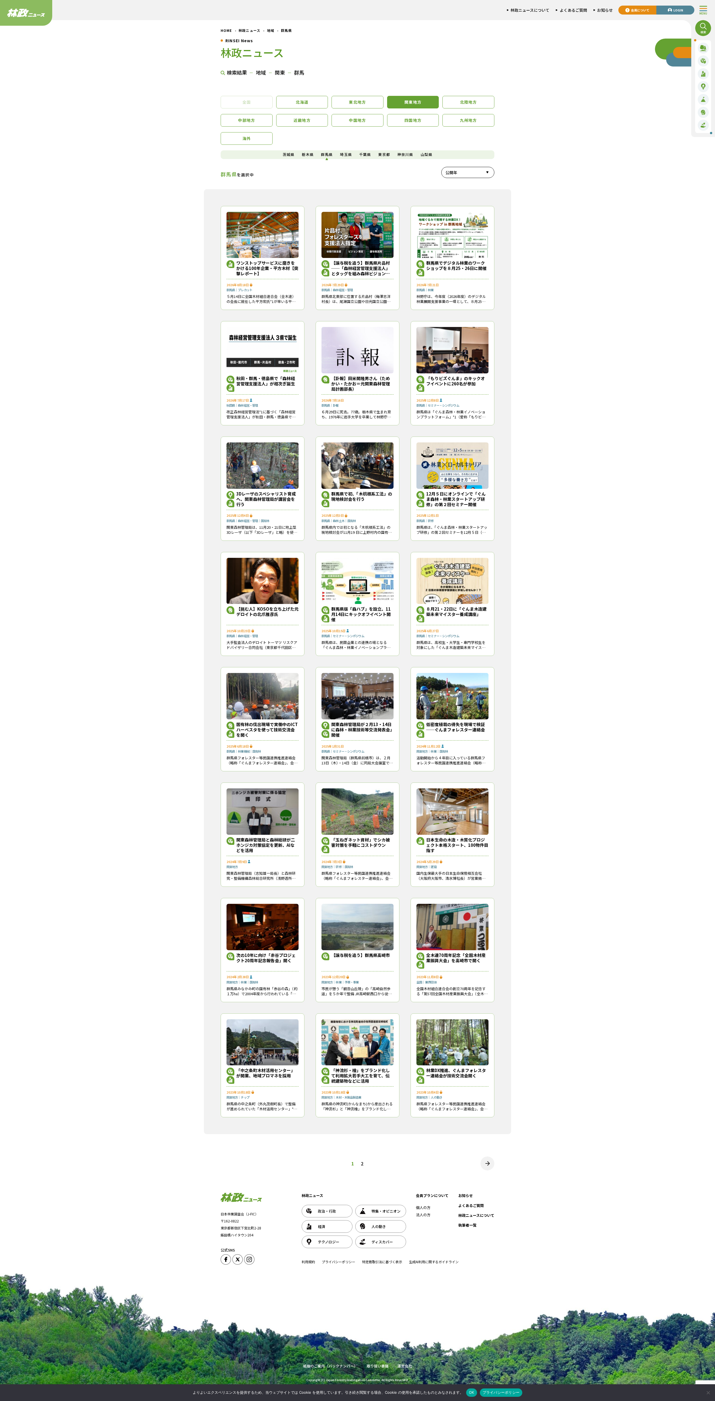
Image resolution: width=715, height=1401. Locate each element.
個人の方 (423, 1207)
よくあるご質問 (471, 1205)
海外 (246, 138)
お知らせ (465, 1195)
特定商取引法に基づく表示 (382, 1261)
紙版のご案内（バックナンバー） (330, 1366)
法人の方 (423, 1214)
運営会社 (404, 1366)
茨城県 (289, 154)
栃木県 (308, 154)
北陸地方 (468, 102)
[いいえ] (708, 1392)
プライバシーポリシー (338, 1261)
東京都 (384, 154)
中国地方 (357, 120)
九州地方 (468, 120)
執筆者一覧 (467, 1225)
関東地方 (412, 102)
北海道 (302, 102)
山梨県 (427, 154)
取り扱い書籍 (378, 1366)
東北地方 (357, 102)
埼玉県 (346, 154)
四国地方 (412, 120)
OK (471, 1392)
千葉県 (365, 154)
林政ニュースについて (476, 1215)
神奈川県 (405, 154)
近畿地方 (302, 120)
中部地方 (246, 120)
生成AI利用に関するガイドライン (434, 1261)
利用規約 (308, 1261)
